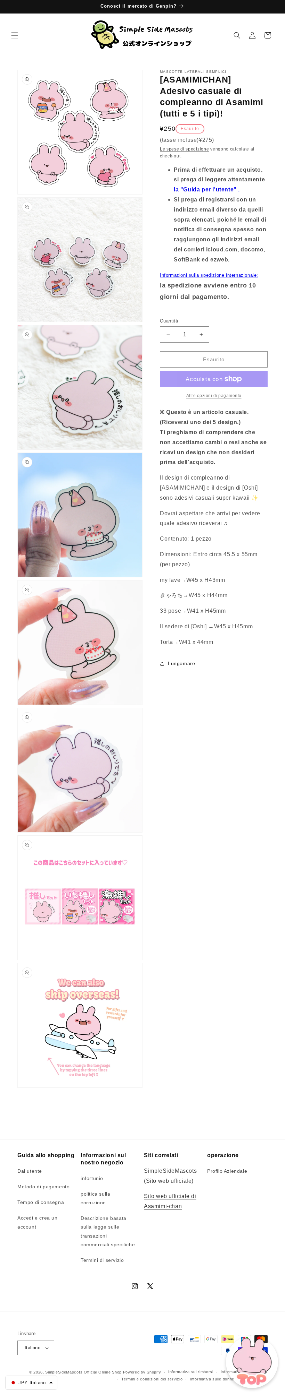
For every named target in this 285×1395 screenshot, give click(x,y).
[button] (14, 35)
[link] (214, 396)
